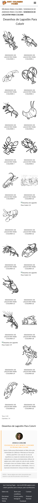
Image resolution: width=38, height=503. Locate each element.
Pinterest (29, 496)
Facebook (23, 501)
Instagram (17, 498)
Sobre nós (5, 491)
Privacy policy (18, 496)
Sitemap (4, 498)
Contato (28, 491)
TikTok (4, 501)
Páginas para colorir (12, 9)
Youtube (28, 498)
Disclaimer (5, 496)
